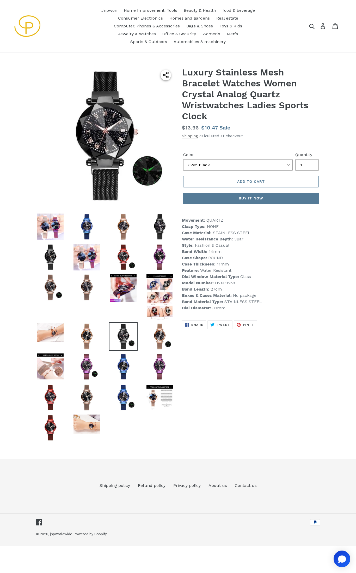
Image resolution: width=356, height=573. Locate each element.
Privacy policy (187, 485)
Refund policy (151, 485)
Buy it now (251, 198)
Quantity (303, 154)
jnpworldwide (61, 534)
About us (217, 485)
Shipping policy (115, 485)
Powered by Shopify (90, 534)
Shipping (190, 136)
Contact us (246, 485)
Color (188, 154)
